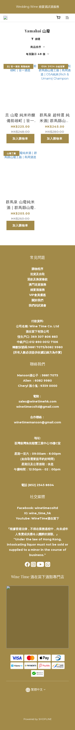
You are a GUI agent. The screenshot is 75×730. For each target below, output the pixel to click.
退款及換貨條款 (37, 279)
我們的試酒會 (37, 305)
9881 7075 (50, 375)
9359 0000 (48, 386)
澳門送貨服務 (37, 284)
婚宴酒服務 (37, 290)
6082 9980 (43, 380)
